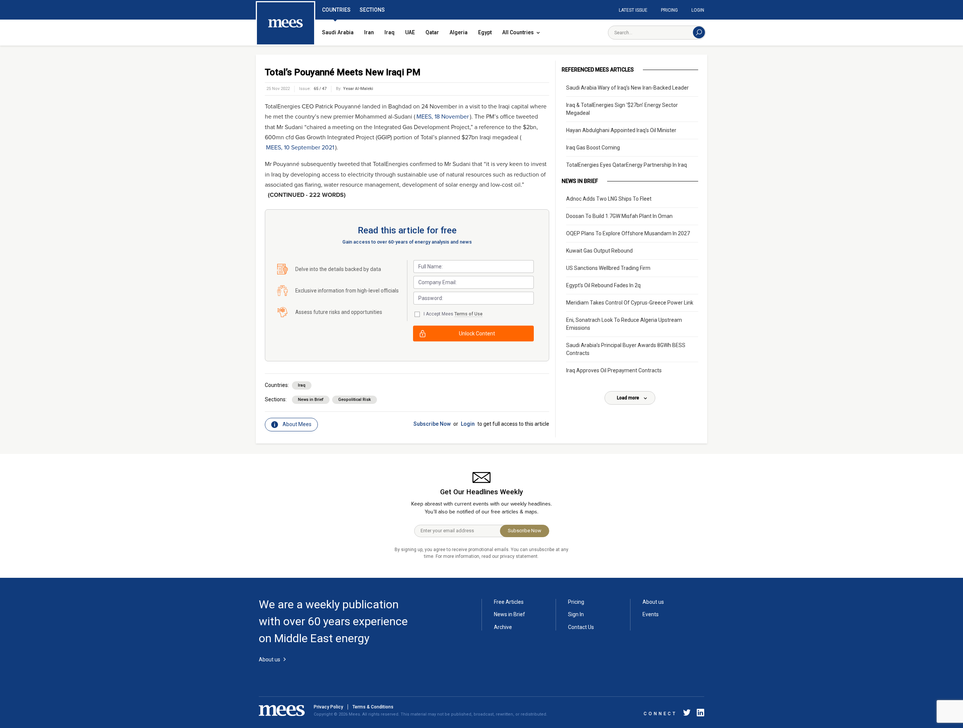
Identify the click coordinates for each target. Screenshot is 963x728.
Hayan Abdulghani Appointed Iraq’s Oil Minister (621, 130)
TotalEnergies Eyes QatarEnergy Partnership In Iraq (626, 165)
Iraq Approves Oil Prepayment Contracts (614, 370)
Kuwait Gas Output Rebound (599, 251)
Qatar (432, 32)
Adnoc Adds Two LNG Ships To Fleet (609, 199)
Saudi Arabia (338, 32)
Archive (503, 627)
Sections (372, 10)
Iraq (389, 32)
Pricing (669, 10)
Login (697, 10)
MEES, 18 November (442, 116)
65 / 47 (320, 88)
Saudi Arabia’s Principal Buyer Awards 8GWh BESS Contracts (625, 349)
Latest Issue (633, 10)
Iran (369, 32)
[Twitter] (687, 714)
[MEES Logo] (285, 23)
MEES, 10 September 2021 (300, 147)
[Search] (699, 32)
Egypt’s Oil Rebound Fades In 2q (603, 285)
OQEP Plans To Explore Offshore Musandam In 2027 (628, 233)
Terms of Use (468, 314)
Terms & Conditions (372, 707)
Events (651, 614)
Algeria (459, 32)
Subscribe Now (432, 424)
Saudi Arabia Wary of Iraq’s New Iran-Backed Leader (627, 88)
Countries (336, 10)
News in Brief (311, 399)
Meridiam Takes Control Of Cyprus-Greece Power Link (629, 303)
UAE (410, 32)
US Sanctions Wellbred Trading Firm (608, 268)
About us (653, 602)
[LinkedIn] (699, 714)
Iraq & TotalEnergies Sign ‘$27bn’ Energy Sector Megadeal (622, 109)
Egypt (485, 32)
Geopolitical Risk (354, 399)
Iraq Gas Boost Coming (593, 148)
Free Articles (509, 602)
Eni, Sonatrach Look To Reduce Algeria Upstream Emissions (624, 324)
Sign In (576, 614)
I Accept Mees (453, 314)
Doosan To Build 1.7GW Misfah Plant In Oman (619, 216)
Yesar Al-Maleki (358, 88)
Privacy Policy (328, 707)
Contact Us (581, 627)
